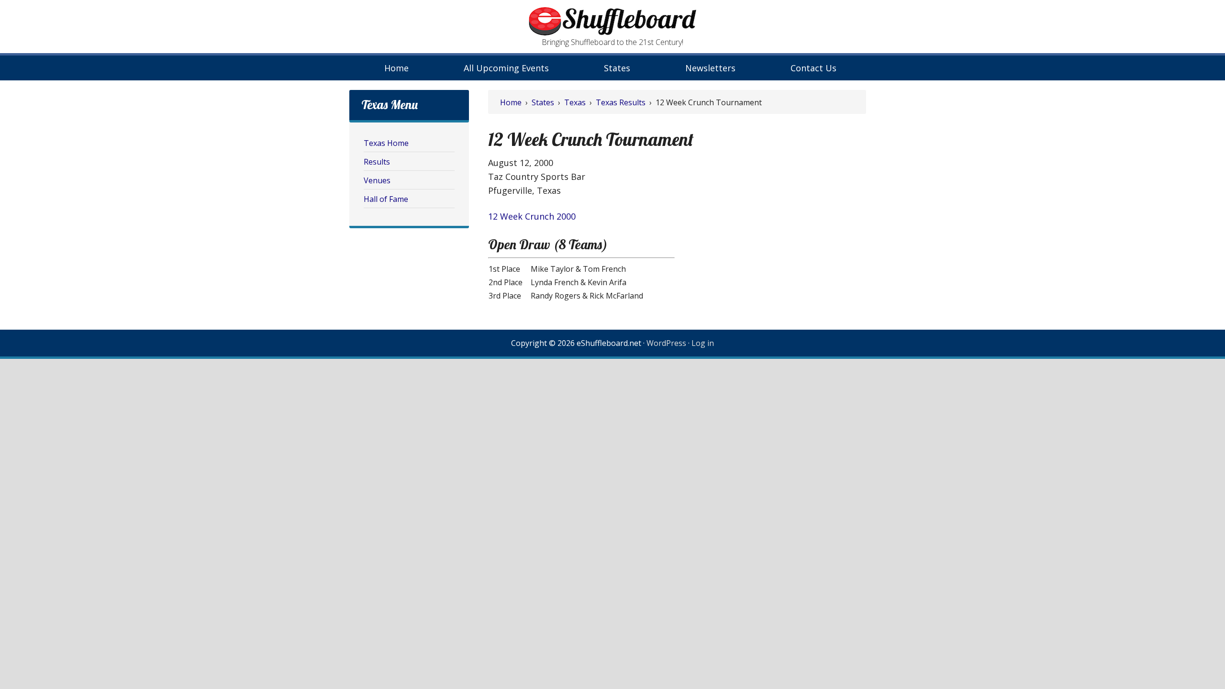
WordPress (666, 343)
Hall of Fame (386, 199)
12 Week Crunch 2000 (532, 216)
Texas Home (386, 143)
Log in (702, 343)
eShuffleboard (612, 21)
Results (377, 161)
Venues (377, 180)
